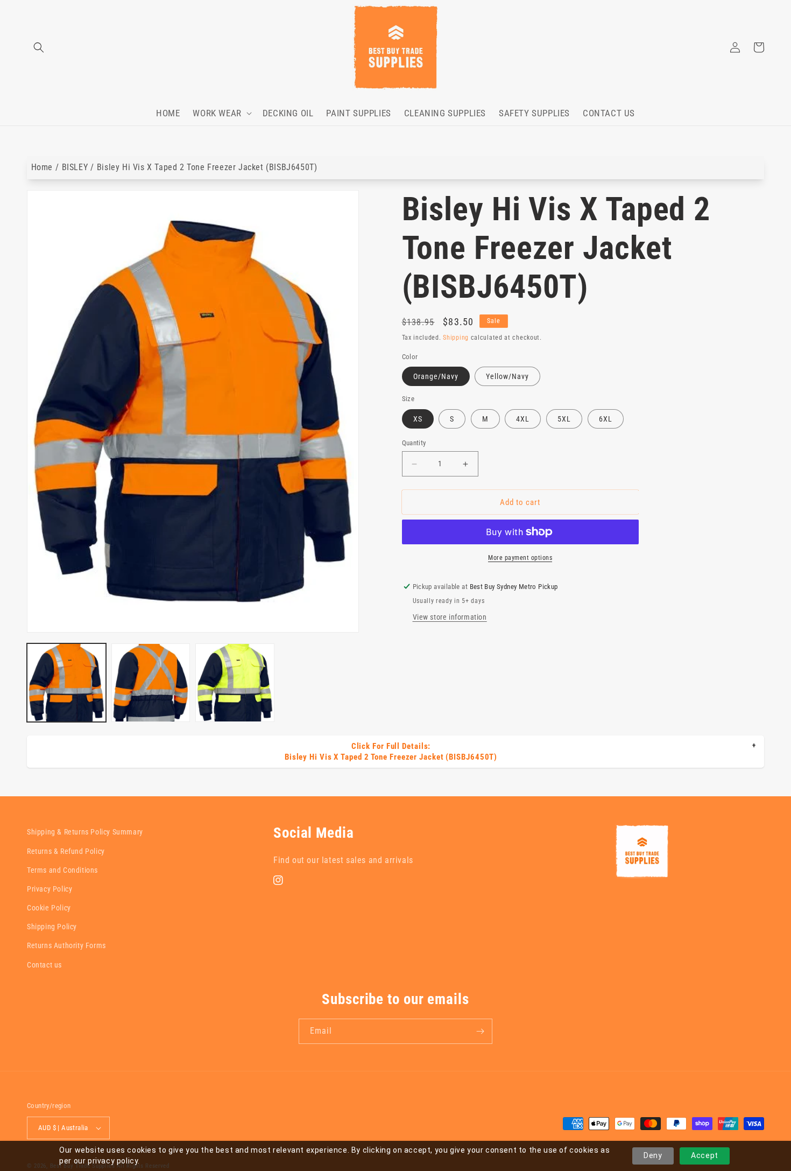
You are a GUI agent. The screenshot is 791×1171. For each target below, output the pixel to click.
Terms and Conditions (62, 870)
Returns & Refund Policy (66, 851)
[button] (39, 47)
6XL (605, 419)
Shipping (456, 337)
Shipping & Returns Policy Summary (85, 832)
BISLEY (75, 167)
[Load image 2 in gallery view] (150, 683)
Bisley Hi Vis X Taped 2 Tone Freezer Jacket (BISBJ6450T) (207, 167)
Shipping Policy (52, 926)
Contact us (44, 964)
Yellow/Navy (507, 376)
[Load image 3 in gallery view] (234, 683)
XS (417, 419)
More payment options (520, 558)
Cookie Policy (49, 907)
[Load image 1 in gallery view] (66, 683)
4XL (522, 419)
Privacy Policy (49, 889)
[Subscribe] (480, 1031)
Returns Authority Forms (66, 945)
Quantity (414, 443)
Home (42, 167)
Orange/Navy (435, 376)
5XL (564, 419)
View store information (450, 617)
